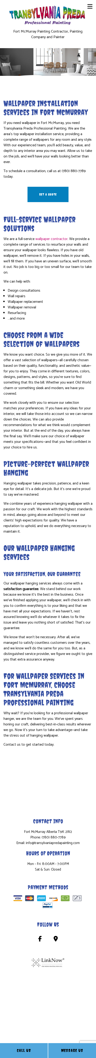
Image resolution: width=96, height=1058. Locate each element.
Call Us (24, 1050)
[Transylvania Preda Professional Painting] (48, 15)
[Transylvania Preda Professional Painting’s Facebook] (40, 940)
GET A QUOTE (48, 194)
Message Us (72, 1050)
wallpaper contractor (51, 239)
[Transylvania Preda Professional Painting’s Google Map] (55, 940)
